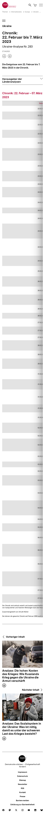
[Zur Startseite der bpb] (9, 7)
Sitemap (22, 780)
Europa (27, 12)
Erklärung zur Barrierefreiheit (22, 805)
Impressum (22, 772)
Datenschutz (22, 776)
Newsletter (22, 784)
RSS (22, 788)
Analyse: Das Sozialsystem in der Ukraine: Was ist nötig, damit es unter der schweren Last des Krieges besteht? (21, 729)
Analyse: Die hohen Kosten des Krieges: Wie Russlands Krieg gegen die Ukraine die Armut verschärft (20, 676)
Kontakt (22, 792)
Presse (22, 796)
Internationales (16, 12)
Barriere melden (22, 800)
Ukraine (36, 12)
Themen (5, 12)
